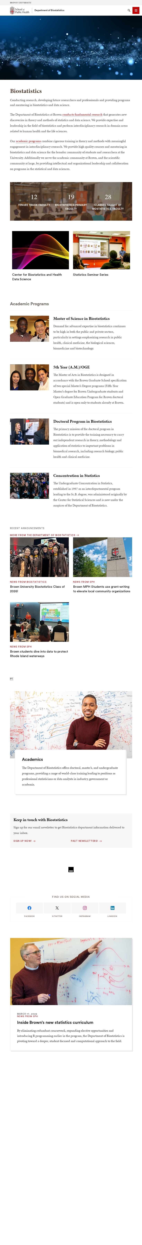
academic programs (28, 141)
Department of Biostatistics (49, 10)
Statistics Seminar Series (90, 274)
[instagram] (84, 908)
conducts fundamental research (82, 114)
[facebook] (29, 908)
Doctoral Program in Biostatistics (82, 421)
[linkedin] (112, 908)
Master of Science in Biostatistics (81, 318)
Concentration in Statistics (76, 475)
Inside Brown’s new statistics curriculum (55, 1023)
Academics (32, 759)
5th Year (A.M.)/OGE (71, 367)
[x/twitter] (57, 908)
